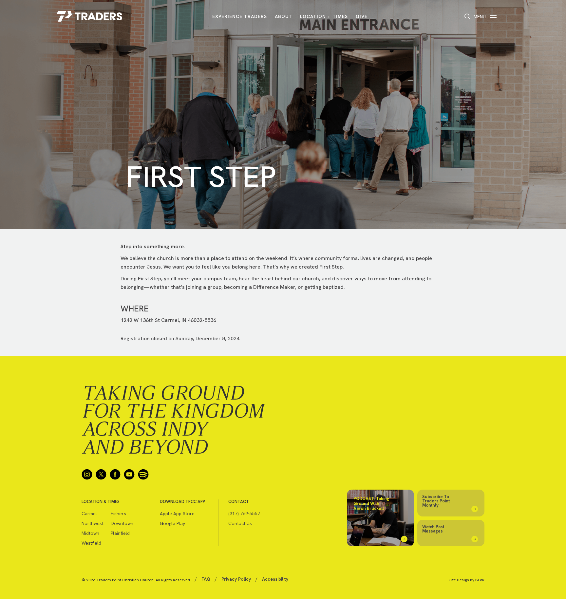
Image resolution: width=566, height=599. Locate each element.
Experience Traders (239, 16)
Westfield (91, 543)
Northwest (93, 523)
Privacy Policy (236, 579)
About (283, 16)
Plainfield (120, 533)
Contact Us (240, 523)
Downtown (122, 523)
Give (362, 16)
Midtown (90, 533)
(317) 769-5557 (244, 513)
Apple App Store (177, 513)
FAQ (205, 579)
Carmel (89, 513)
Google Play (172, 523)
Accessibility (275, 579)
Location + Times (324, 16)
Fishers (118, 513)
